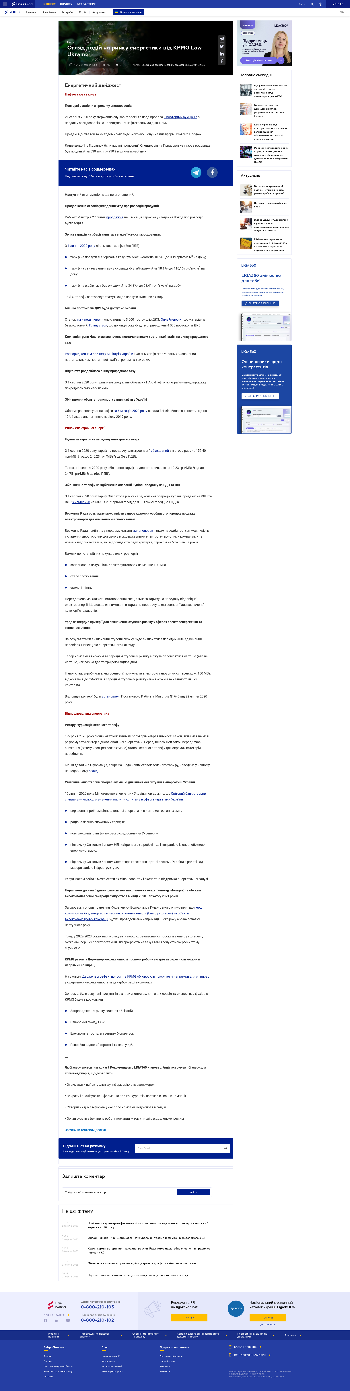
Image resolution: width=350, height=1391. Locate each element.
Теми (341, 11)
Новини (31, 12)
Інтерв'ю (67, 12)
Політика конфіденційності (58, 1366)
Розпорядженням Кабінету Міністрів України (99, 354)
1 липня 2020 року (81, 246)
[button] (5, 4)
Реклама (48, 1376)
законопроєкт (144, 530)
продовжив (114, 217)
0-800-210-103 (97, 1307)
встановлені (111, 696)
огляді (93, 771)
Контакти (165, 1371)
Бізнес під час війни (131, 12)
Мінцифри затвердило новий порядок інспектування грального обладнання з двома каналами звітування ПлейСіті (271, 154)
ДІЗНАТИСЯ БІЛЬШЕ (260, 303)
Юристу (66, 4)
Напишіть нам (167, 1361)
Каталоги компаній (112, 1366)
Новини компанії (110, 1356)
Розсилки (165, 1366)
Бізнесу (49, 4)
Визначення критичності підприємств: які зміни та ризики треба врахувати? (269, 190)
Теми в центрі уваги (112, 1371)
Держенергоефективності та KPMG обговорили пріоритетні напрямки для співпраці (146, 976)
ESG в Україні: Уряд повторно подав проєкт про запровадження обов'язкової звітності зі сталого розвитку (270, 131)
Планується (98, 325)
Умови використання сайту (58, 1371)
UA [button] (301, 4)
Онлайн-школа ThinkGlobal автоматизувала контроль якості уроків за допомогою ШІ (146, 1237)
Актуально (99, 12)
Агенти (47, 1356)
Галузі (71, 42)
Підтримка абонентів (171, 1356)
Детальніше (267, 1324)
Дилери (48, 1361)
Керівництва (108, 1361)
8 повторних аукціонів (180, 117)
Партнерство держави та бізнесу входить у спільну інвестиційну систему (138, 1275)
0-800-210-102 (97, 1320)
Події (82, 12)
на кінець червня (90, 319)
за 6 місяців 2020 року (130, 411)
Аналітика (49, 12)
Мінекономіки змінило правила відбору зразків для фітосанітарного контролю (142, 1263)
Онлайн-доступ (172, 319)
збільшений (160, 450)
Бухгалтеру (86, 4)
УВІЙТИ (193, 1192)
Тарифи (189, 1318)
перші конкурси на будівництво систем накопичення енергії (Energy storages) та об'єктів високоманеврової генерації (134, 913)
